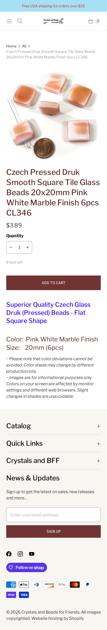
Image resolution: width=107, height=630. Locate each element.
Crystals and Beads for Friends (50, 612)
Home (11, 46)
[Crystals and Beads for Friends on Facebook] (12, 554)
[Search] (20, 21)
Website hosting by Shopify (57, 618)
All (24, 46)
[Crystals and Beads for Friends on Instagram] (23, 554)
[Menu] (9, 21)
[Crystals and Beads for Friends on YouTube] (35, 554)
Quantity (15, 235)
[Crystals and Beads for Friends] (53, 21)
